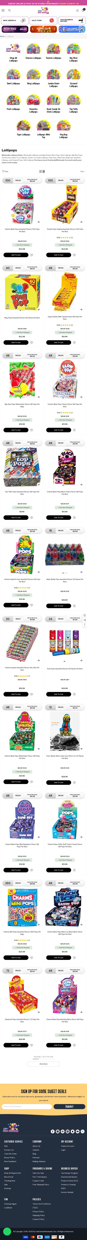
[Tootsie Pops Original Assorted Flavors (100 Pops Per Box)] (65, 206)
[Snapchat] (73, 1133)
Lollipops (10, 38)
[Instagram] (58, 1133)
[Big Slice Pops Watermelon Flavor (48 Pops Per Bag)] (22, 381)
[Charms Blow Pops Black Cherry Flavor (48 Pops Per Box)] (65, 468)
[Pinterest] (63, 1133)
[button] (40, 173)
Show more (43, 1066)
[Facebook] (53, 1133)
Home (2, 38)
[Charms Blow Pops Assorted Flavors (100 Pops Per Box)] (22, 206)
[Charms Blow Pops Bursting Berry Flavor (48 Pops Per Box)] (65, 996)
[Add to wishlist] (32, 257)
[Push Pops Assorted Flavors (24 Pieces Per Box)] (65, 644)
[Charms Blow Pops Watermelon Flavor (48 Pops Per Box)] (22, 733)
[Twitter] (83, 1133)
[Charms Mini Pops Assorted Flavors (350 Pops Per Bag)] (22, 909)
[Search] (9, 12)
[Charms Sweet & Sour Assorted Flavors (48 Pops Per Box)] (22, 556)
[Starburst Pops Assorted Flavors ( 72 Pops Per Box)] (22, 996)
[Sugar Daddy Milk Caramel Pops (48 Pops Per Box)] (65, 293)
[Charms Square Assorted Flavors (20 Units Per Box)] (22, 644)
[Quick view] (39, 224)
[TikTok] (68, 1133)
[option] (43, 3)
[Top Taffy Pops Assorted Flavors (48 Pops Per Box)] (22, 468)
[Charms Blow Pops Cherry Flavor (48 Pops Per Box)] (65, 381)
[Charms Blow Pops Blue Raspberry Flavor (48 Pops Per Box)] (22, 821)
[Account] (77, 12)
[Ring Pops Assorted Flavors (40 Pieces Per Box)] (22, 293)
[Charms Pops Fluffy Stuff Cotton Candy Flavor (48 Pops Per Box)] (65, 821)
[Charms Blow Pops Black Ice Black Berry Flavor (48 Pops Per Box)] (65, 909)
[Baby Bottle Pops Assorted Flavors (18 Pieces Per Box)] (65, 556)
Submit (69, 1108)
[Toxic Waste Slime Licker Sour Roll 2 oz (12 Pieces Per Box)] (65, 733)
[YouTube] (78, 1133)
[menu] (3, 12)
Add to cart (16, 257)
